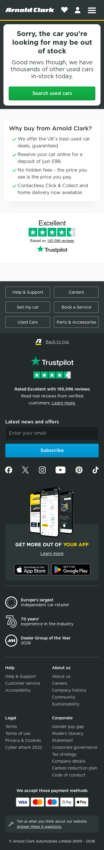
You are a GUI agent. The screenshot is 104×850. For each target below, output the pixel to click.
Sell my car (28, 307)
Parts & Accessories (76, 322)
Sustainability (65, 704)
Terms (11, 726)
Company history (69, 690)
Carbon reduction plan (74, 768)
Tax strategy (64, 754)
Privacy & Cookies (23, 740)
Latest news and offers (32, 422)
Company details (69, 761)
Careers (76, 292)
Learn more (52, 553)
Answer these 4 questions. (39, 826)
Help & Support (27, 292)
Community (63, 697)
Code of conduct (69, 775)
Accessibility (18, 690)
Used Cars (28, 322)
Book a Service (76, 307)
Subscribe (52, 450)
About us (61, 676)
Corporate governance (74, 747)
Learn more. (64, 403)
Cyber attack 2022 (23, 747)
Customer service (22, 683)
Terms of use (17, 733)
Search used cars (52, 93)
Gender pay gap (68, 726)
